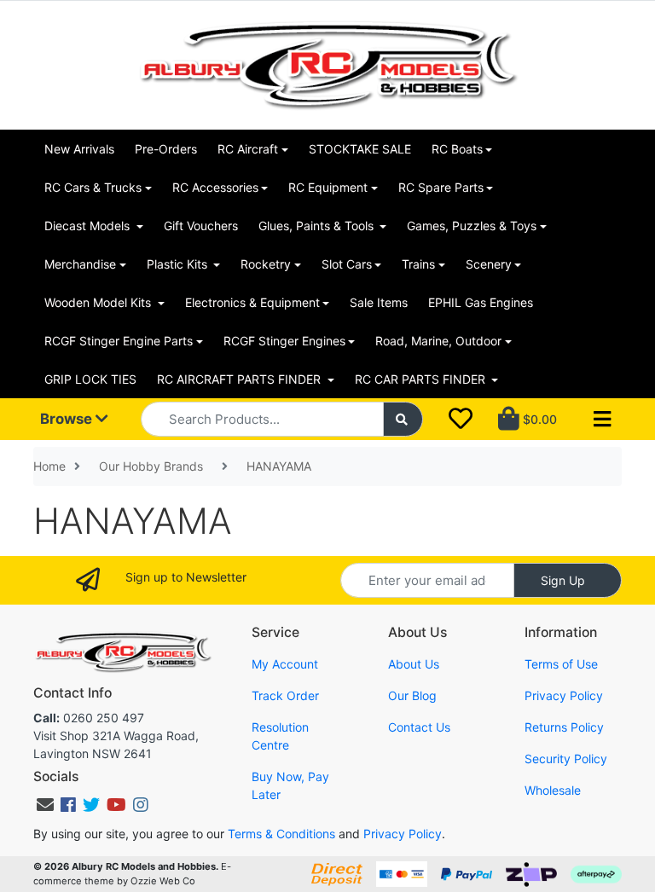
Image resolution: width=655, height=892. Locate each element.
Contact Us (419, 727)
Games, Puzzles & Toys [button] (471, 225)
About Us (413, 664)
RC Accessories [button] (215, 187)
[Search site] (403, 419)
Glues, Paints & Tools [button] (317, 225)
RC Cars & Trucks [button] (93, 187)
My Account (285, 664)
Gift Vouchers (201, 225)
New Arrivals (79, 149)
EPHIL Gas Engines (480, 302)
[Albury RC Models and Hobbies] (327, 63)
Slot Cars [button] (347, 264)
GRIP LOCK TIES (90, 379)
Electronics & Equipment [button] (252, 302)
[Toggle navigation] (602, 420)
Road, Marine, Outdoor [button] (438, 340)
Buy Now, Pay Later (290, 785)
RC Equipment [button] (328, 187)
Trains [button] (418, 264)
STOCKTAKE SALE (360, 149)
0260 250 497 (88, 717)
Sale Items (379, 302)
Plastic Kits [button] (179, 264)
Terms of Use (561, 664)
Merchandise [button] (80, 264)
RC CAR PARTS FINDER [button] (422, 379)
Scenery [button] (489, 264)
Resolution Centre (280, 736)
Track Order (285, 695)
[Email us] (45, 805)
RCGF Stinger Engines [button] (284, 340)
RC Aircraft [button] (247, 149)
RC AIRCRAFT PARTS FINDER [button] (240, 379)
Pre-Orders (166, 149)
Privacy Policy (564, 695)
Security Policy (566, 758)
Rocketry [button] (266, 264)
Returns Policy (564, 727)
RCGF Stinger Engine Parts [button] (118, 340)
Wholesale (553, 790)
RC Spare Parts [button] (441, 187)
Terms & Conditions (281, 833)
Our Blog (412, 695)
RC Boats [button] (457, 149)
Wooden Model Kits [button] (99, 302)
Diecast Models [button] (88, 225)
